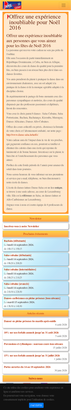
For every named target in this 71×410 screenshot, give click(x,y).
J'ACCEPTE (36, 405)
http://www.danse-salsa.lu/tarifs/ (22, 134)
